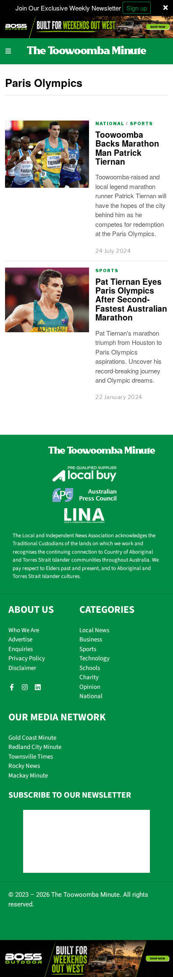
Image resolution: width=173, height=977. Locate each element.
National (109, 123)
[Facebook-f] (11, 687)
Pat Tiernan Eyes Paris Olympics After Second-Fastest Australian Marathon (131, 299)
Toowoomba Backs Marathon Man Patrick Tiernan (127, 148)
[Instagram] (24, 687)
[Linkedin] (37, 687)
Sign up (136, 7)
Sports (141, 123)
